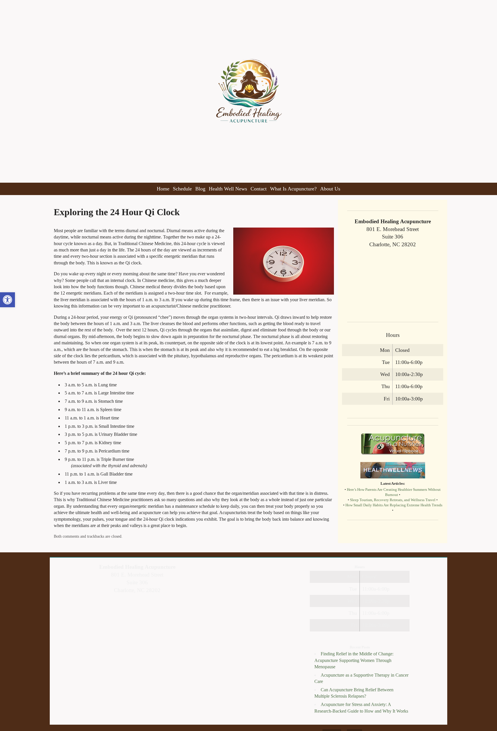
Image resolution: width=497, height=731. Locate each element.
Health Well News (228, 189)
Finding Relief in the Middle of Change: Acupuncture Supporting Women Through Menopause (353, 660)
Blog (200, 189)
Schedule (182, 189)
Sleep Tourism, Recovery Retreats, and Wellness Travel (392, 500)
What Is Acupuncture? (293, 189)
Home (163, 189)
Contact (259, 189)
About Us (330, 189)
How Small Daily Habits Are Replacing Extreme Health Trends (393, 505)
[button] (7, 299)
